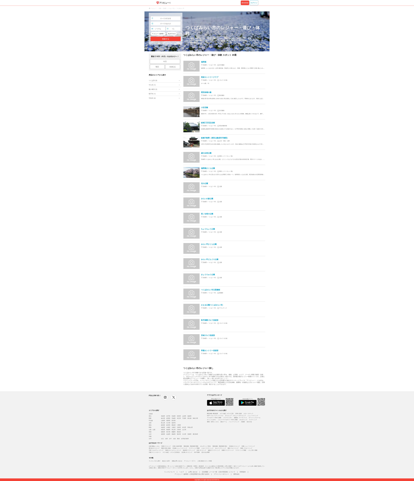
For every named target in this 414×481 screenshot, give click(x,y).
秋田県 (179, 416)
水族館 (243, 422)
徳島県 (163, 432)
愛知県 (174, 425)
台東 (166, 438)
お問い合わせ (192, 472)
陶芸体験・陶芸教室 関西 (191, 446)
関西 (150, 427)
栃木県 (163, 418)
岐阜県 (168, 425)
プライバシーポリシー (221, 474)
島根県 (168, 429)
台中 (170, 438)
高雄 (178, 438)
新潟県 (174, 420)
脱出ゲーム (223, 422)
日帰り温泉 (238, 413)
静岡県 (163, 425)
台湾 (150, 438)
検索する (165, 39)
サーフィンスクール (254, 417)
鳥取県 (163, 429)
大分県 (184, 434)
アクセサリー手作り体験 (214, 417)
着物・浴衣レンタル (213, 422)
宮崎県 (189, 434)
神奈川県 (195, 418)
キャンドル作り (211, 419)
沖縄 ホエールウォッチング (173, 450)
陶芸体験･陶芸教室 (212, 413)
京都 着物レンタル (154, 446)
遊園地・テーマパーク (240, 417)
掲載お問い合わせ (177, 461)
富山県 (163, 423)
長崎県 (174, 434)
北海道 (151, 414)
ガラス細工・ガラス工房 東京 (171, 452)
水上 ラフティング (220, 448)
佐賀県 (168, 434)
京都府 (168, 427)
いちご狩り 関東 (252, 450)
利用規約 (243, 472)
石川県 (168, 423)
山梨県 (163, 420)
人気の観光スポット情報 (205, 461)
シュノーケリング (253, 415)
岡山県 (174, 429)
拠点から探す (166, 461)
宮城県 (174, 416)
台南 (174, 438)
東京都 (189, 418)
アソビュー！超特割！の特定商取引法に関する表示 (192, 474)
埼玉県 (179, 418)
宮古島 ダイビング (187, 452)
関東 (150, 418)
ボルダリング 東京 (205, 446)
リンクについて (169, 472)
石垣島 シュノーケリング (179, 448)
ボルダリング (243, 419)
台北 (162, 438)
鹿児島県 (195, 434)
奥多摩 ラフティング (189, 450)
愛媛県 (174, 432)
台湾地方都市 (185, 438)
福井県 (174, 423)
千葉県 (184, 418)
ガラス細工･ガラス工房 (226, 413)
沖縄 (150, 436)
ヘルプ (181, 472)
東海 (150, 425)
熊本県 (179, 434)
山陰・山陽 (152, 429)
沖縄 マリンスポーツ (155, 452)
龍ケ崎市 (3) (153, 89)
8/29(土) (173, 66)
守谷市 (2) (152, 98)
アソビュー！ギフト (190, 461)
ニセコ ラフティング (207, 448)
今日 (165, 61)
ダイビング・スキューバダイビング (235, 415)
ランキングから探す (154, 461)
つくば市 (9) (153, 80)
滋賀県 (163, 427)
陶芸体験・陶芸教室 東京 (220, 446)
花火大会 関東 (206, 452)
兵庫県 (179, 427)
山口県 (184, 429)
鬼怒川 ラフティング (214, 450)
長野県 (168, 420)
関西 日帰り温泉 (166, 448)
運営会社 (236, 474)
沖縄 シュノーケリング (248, 446)
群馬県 (168, 418)
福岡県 (163, 434)
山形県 (184, 416)
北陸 (150, 423)
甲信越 (151, 420)
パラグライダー (227, 417)
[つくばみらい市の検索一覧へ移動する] (207, 31)
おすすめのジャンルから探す (217, 410)
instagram (165, 397)
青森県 (163, 416)
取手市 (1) (152, 94)
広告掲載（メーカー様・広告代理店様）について (218, 472)
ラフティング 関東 (194, 448)
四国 (150, 432)
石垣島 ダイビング (234, 446)
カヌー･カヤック (248, 413)
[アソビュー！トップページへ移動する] (163, 3)
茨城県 (174, 418)
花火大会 (249, 422)
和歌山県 (190, 427)
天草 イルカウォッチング (156, 450)
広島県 (179, 429)
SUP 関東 (197, 452)
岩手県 (168, 416)
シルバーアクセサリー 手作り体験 (228, 419)
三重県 (179, 425)
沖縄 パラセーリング (246, 448)
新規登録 (245, 3)
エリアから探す (154, 410)
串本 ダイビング (201, 450)
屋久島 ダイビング (154, 448)
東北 (150, 416)
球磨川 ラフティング (228, 450)
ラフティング (253, 419)
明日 (157, 66)
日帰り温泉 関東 (177, 446)
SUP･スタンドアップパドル (215, 415)
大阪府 (174, 427)
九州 (150, 434)
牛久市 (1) (152, 85)
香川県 (168, 432)
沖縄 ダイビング (166, 446)
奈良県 (184, 427)
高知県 (179, 432)
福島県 (189, 416)
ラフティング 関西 (240, 450)
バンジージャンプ (234, 422)
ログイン (254, 3)
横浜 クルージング (233, 448)
